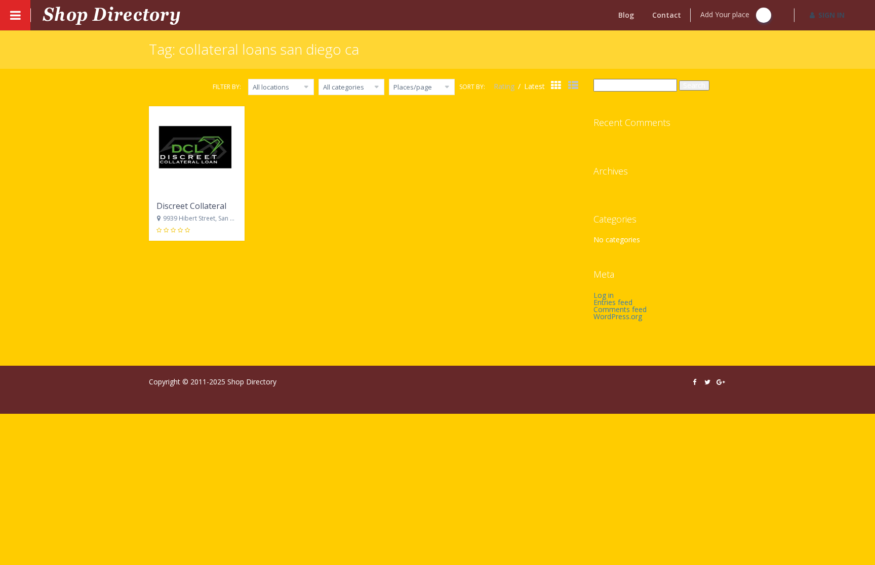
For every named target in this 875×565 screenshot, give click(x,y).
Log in (603, 295)
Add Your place (725, 14)
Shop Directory (251, 381)
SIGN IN (831, 15)
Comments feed (620, 309)
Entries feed (612, 302)
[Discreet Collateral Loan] (197, 149)
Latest (534, 86)
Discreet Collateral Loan (202, 205)
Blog (626, 15)
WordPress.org (617, 316)
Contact (666, 15)
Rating (505, 86)
